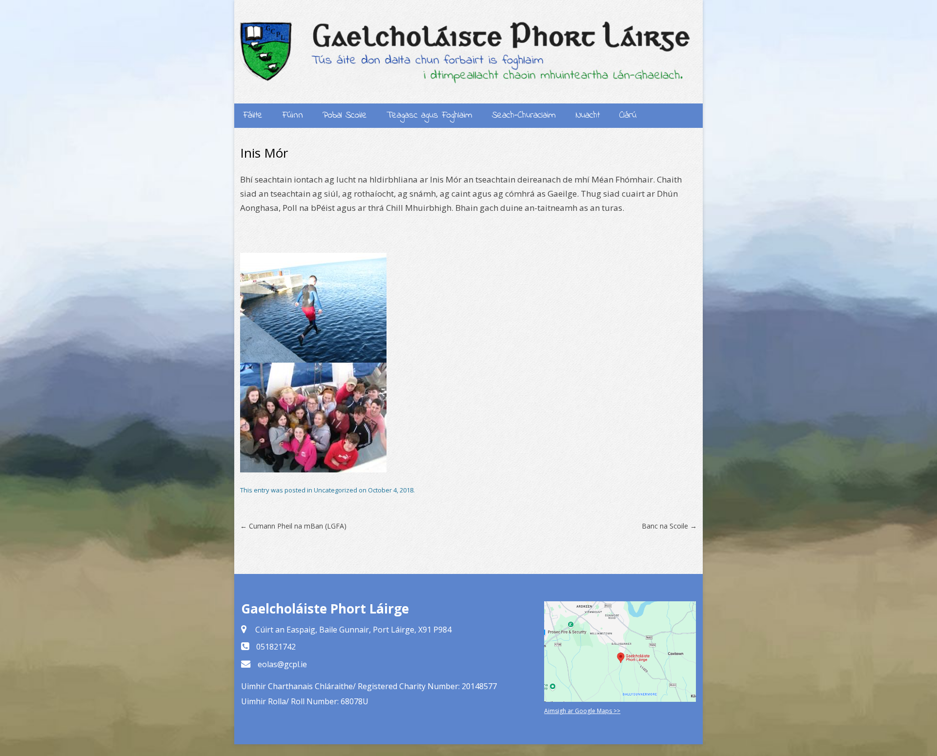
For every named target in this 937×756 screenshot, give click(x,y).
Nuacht (587, 115)
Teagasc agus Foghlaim (429, 115)
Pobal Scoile (345, 115)
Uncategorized (335, 490)
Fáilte (253, 115)
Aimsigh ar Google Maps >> (582, 711)
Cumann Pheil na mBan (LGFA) (293, 526)
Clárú (627, 115)
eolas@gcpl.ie (282, 664)
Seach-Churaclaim (524, 115)
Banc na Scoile (669, 526)
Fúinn (292, 115)
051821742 (276, 646)
